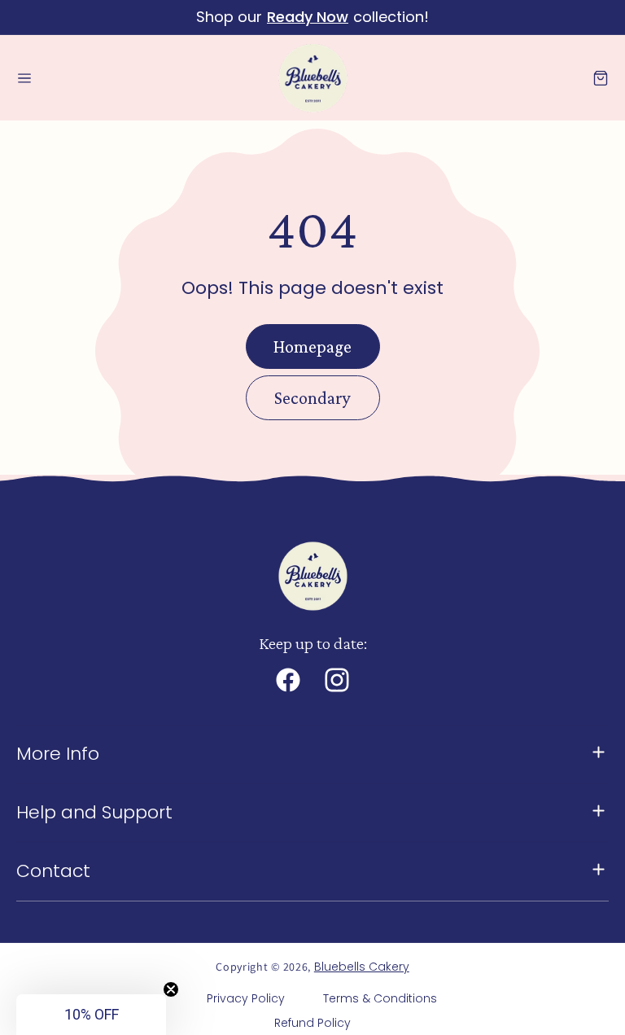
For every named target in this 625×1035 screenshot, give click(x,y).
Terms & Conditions (380, 998)
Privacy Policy (246, 998)
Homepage (312, 346)
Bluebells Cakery (361, 966)
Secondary (312, 398)
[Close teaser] (171, 989)
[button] (24, 78)
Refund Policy (312, 1023)
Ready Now (307, 17)
